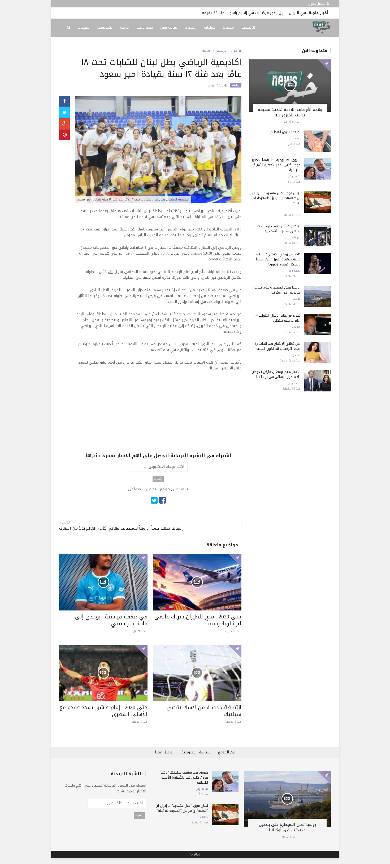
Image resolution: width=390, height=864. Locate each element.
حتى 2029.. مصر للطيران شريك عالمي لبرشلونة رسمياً (197, 620)
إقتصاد (191, 27)
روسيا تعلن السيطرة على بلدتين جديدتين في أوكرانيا (276, 290)
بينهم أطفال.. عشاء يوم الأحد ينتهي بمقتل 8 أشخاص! (278, 228)
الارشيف (221, 51)
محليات (228, 27)
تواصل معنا (164, 752)
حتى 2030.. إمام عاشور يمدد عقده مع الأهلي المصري (103, 710)
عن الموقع (226, 752)
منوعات (83, 27)
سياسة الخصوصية (195, 752)
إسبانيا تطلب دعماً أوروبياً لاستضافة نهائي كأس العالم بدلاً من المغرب (121, 528)
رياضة (124, 27)
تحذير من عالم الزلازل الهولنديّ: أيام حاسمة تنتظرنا (277, 318)
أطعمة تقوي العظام (285, 132)
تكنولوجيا (105, 27)
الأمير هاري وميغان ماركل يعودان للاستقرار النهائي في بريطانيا (276, 374)
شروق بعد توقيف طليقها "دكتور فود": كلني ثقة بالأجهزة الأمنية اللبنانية (276, 164)
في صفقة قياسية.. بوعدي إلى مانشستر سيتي (111, 620)
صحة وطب (145, 27)
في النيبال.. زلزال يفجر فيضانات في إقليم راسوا (267, 12)
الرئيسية (248, 27)
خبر (236, 51)
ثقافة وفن (169, 27)
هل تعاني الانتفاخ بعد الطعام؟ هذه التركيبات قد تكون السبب (277, 346)
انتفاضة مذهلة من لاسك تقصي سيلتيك (204, 710)
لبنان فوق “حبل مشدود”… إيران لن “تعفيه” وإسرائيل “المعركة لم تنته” (276, 198)
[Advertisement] (158, 415)
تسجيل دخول (317, 4)
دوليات (209, 27)
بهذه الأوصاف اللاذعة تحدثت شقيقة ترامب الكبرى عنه (290, 112)
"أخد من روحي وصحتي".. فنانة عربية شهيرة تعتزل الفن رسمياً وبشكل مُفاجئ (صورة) (278, 259)
